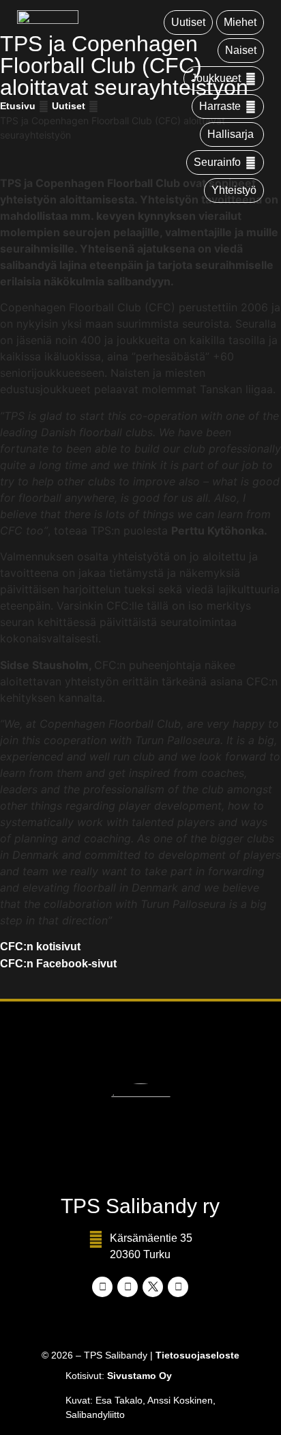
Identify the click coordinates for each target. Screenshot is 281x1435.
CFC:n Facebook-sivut (58, 963)
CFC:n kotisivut (40, 946)
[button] (223, 78)
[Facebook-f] (102, 1287)
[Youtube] (178, 1287)
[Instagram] (127, 1287)
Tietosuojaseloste (197, 1355)
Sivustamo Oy (139, 1375)
